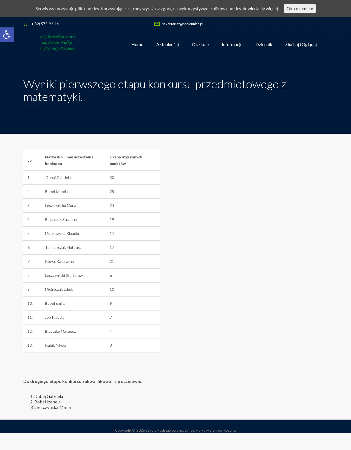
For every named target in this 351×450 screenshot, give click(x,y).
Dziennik (264, 44)
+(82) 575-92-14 (45, 24)
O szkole (200, 44)
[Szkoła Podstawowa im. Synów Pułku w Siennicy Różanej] (57, 44)
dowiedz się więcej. (261, 8)
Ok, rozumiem (300, 8)
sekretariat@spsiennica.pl (182, 24)
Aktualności (167, 44)
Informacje (232, 44)
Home (137, 44)
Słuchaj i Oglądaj (301, 44)
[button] (7, 34)
